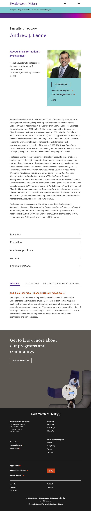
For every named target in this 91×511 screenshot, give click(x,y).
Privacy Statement (35, 504)
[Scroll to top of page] (87, 498)
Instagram (13, 490)
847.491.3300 (14, 432)
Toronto (49, 449)
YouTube (50, 487)
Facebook (13, 487)
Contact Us (13, 442)
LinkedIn (13, 484)
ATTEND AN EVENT (21, 360)
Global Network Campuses (55, 440)
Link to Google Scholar (62, 94)
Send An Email (61, 84)
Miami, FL (50, 431)
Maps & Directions (16, 445)
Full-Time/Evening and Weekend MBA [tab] (61, 283)
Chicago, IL (50, 424)
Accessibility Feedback (49, 504)
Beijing (49, 443)
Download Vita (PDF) (61, 91)
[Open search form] (70, 3)
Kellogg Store (14, 448)
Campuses (50, 421)
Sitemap (60, 504)
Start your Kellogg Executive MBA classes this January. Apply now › (31, 10)
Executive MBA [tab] (32, 283)
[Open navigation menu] (79, 3)
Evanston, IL (51, 428)
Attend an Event (16, 475)
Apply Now (14, 465)
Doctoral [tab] (15, 283)
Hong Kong (51, 446)
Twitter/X (50, 484)
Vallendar (50, 452)
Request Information (18, 470)
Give (51, 471)
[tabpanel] (45, 305)
